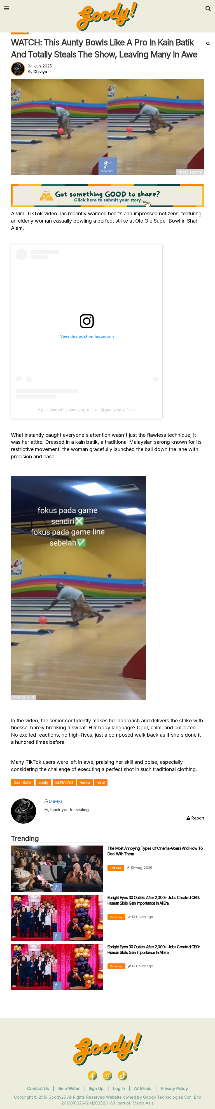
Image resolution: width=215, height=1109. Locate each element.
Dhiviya (55, 801)
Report (197, 818)
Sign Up (97, 1088)
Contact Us (38, 1088)
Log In (119, 1088)
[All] (208, 43)
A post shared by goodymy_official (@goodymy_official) (87, 409)
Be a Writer (69, 1088)
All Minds (143, 1088)
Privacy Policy (174, 1088)
